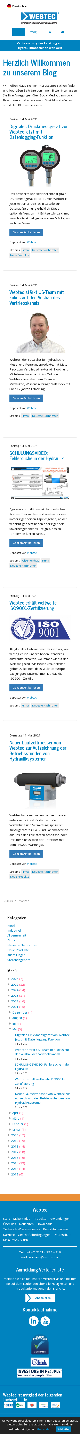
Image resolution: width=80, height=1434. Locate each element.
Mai (17, 1029)
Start (6, 1218)
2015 (18, 1163)
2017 (18, 1152)
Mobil (11, 925)
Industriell (14, 930)
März (18, 1118)
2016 (18, 1157)
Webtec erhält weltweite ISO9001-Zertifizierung (33, 605)
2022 (18, 1001)
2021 (18, 1007)
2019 (18, 1141)
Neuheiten (26, 1224)
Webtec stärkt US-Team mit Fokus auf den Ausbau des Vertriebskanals (36, 297)
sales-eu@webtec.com (44, 1257)
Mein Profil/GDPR (15, 1240)
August (19, 1018)
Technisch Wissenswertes (21, 1229)
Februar (20, 1124)
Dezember (22, 1012)
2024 (18, 990)
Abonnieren (43, 1298)
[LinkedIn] (34, 1321)
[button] (35, 32)
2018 (18, 1146)
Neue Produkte (19, 255)
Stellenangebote (19, 960)
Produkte (40, 1218)
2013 (17, 1174)
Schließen (63, 1429)
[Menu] (18, 32)
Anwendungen (60, 1218)
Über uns (9, 1224)
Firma (25, 250)
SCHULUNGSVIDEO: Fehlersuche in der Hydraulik (36, 455)
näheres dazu (44, 1429)
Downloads (45, 1224)
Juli (16, 1024)
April (17, 1113)
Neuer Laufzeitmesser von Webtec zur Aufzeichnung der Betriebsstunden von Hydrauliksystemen (37, 750)
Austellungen (16, 955)
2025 (18, 984)
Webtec (32, 242)
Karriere (9, 1235)
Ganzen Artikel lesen (26, 232)
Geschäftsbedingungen (34, 1235)
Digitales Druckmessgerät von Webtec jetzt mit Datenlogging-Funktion (39, 131)
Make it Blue (21, 1218)
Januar (19, 1129)
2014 (18, 1168)
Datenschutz (62, 1235)
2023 (18, 995)
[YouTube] (45, 1321)
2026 (17, 979)
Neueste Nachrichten (45, 250)
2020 (18, 1135)
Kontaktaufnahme (55, 1229)
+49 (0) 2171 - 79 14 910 (43, 1252)
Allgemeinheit (30, 560)
